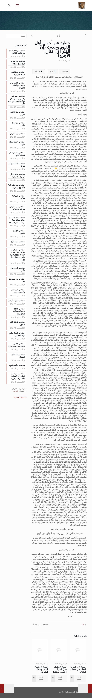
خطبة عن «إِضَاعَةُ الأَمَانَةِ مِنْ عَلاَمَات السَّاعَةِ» (78, 669)
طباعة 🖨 (64, 71)
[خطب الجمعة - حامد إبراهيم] (81, 5)
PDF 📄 (52, 71)
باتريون (15, 391)
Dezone (23, 397)
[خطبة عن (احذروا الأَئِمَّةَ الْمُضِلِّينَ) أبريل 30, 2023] (2, 688)
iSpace (16, 397)
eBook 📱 (38, 71)
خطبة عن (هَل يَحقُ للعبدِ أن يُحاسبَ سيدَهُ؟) (60, 669)
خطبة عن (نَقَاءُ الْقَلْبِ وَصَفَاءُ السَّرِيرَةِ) (41, 669)
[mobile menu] (17, 5)
